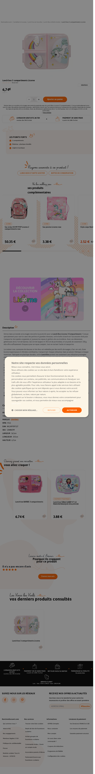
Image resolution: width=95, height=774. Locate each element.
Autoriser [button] (72, 410)
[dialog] (47, 387)
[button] (24, 410)
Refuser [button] (52, 410)
